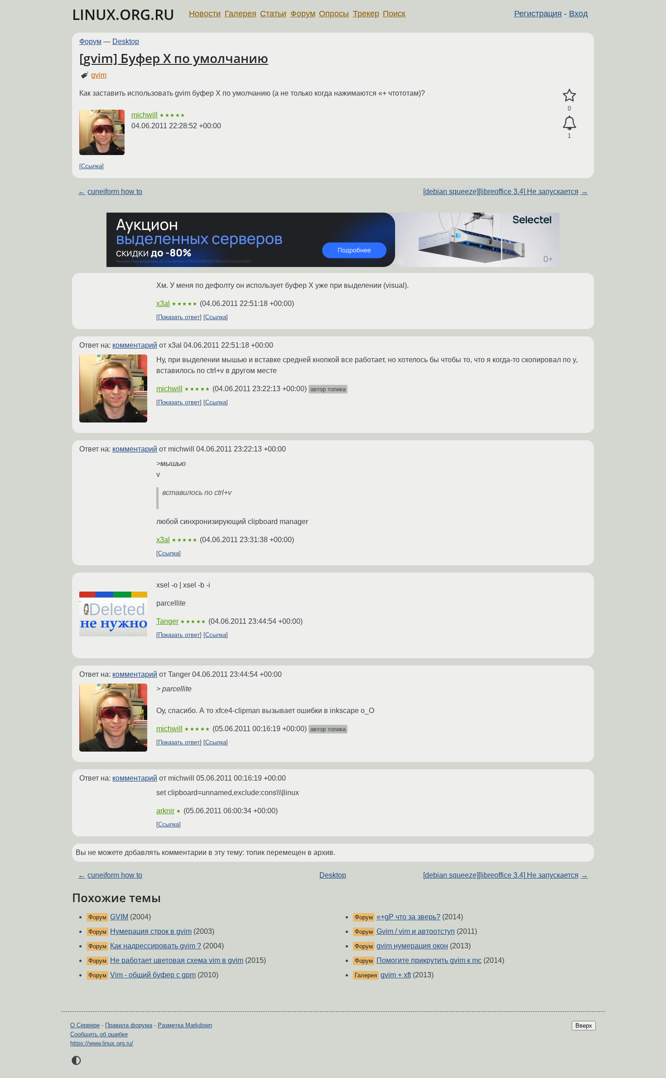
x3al (163, 303)
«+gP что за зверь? (408, 917)
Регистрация (538, 13)
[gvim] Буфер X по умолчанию (173, 58)
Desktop (125, 41)
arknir (165, 811)
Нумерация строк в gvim (151, 931)
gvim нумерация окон (412, 946)
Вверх (583, 1025)
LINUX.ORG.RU (123, 14)
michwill (144, 115)
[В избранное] (569, 95)
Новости (205, 13)
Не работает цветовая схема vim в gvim (176, 960)
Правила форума (128, 1025)
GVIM (119, 917)
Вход (578, 13)
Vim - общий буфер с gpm (153, 975)
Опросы (334, 13)
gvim (98, 75)
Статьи (273, 13)
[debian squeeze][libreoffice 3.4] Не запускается (501, 191)
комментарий (134, 345)
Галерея (240, 13)
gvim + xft (396, 975)
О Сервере (85, 1025)
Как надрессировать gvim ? (155, 946)
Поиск (394, 13)
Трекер (366, 13)
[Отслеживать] (569, 123)
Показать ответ (179, 317)
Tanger (167, 621)
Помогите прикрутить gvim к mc (429, 960)
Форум (302, 13)
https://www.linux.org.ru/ (101, 1043)
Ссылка (91, 166)
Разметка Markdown (185, 1025)
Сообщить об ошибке (99, 1034)
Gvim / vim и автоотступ (415, 931)
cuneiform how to (114, 191)
